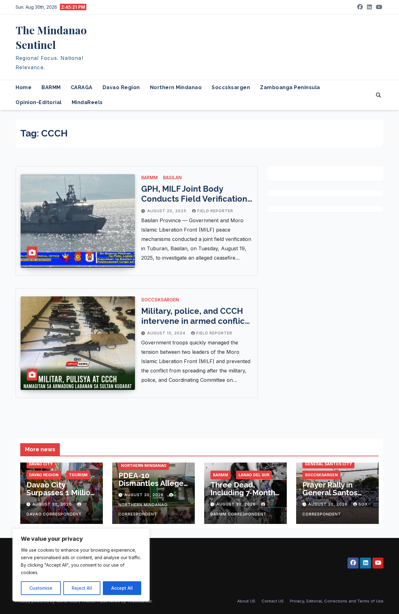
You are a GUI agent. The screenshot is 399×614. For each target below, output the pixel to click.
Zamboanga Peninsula (290, 87)
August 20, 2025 (167, 211)
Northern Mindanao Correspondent (143, 509)
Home (23, 87)
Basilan (172, 177)
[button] (378, 95)
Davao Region (121, 87)
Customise (40, 588)
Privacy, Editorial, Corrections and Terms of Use (336, 600)
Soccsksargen (231, 87)
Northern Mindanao (176, 87)
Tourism (78, 474)
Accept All (122, 588)
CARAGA (82, 87)
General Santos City (328, 464)
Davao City (41, 464)
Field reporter (215, 211)
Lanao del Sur (253, 474)
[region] (81, 565)
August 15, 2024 (167, 333)
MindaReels (87, 102)
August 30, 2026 (52, 504)
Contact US (273, 600)
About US (246, 600)
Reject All (82, 588)
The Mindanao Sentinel (51, 37)
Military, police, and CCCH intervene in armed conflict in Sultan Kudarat (194, 321)
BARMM (51, 87)
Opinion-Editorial (39, 102)
